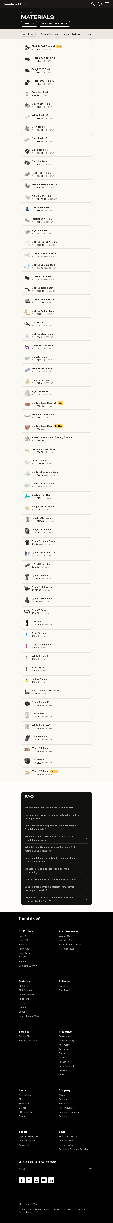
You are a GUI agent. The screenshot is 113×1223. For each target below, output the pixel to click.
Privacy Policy (25, 1209)
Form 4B (23, 940)
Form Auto (24, 952)
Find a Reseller (66, 1144)
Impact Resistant (73, 34)
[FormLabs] (12, 4)
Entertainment (66, 1066)
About (62, 1094)
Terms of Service (42, 1209)
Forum (22, 1116)
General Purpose (49, 34)
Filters (29, 33)
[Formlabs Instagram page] (36, 1180)
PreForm (63, 985)
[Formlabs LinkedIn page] (51, 1180)
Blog (21, 1099)
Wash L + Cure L (67, 940)
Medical (23, 1007)
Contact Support (27, 1140)
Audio (61, 1074)
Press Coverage (67, 1107)
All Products (26, 12)
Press (62, 1103)
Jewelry (63, 1070)
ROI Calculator (26, 1111)
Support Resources (28, 1136)
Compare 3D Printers (30, 965)
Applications (25, 1094)
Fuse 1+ (22, 961)
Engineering (25, 998)
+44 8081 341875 (68, 1136)
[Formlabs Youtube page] (44, 1180)
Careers (63, 1099)
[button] (56, 48)
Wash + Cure (65, 935)
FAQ (36, 1212)
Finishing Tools (66, 948)
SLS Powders (25, 990)
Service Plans (26, 1036)
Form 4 (22, 935)
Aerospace (64, 1048)
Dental (22, 1003)
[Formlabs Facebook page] (22, 1180)
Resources (24, 1103)
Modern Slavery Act (62, 1209)
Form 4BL (24, 948)
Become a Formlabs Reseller (73, 1149)
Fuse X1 (23, 957)
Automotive (65, 1044)
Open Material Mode (55, 24)
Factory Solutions (28, 1040)
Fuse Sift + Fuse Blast (70, 944)
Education (64, 1061)
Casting (23, 1011)
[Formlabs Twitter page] (29, 1180)
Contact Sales (66, 1140)
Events (22, 1107)
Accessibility (25, 1144)
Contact (63, 1116)
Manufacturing (66, 1040)
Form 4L (23, 944)
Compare (29, 24)
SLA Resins (24, 985)
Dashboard (64, 990)
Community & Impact (70, 1111)
